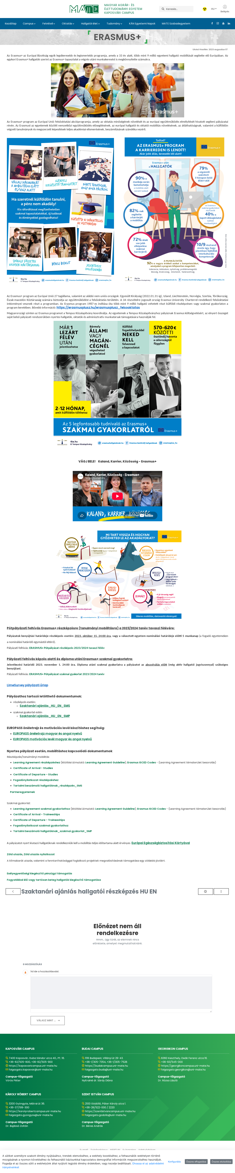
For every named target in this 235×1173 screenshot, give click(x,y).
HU (213, 9)
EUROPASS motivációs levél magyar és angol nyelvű (52, 739)
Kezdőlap (10, 23)
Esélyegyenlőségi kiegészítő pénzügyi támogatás (39, 873)
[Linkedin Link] (227, 23)
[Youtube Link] (222, 23)
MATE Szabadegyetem (176, 23)
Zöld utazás (14, 854)
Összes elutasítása (221, 1161)
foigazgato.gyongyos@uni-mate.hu (31, 1115)
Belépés (225, 11)
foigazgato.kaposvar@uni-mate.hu (30, 1069)
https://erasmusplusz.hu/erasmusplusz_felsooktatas (98, 307)
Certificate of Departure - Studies (35, 774)
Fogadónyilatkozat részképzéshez (36, 780)
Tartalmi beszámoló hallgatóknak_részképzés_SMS (47, 785)
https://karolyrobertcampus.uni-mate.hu (35, 1111)
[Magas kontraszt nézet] (205, 9)
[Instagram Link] (216, 23)
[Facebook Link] (210, 23)
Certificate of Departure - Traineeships (39, 820)
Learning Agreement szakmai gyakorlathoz (42, 809)
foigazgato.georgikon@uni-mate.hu (183, 1069)
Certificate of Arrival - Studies (33, 768)
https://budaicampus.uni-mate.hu (106, 1066)
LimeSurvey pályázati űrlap (27, 685)
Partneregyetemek (22, 792)
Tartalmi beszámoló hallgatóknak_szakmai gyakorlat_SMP (52, 831)
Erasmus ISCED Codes (141, 762)
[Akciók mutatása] (221, 891)
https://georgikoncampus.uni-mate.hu (185, 1066)
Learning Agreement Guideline (105, 762)
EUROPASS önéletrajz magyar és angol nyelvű (47, 733)
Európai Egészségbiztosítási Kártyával (161, 843)
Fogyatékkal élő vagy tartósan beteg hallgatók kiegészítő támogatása (54, 880)
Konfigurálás (174, 1161)
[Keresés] (163, 9)
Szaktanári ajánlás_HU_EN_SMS (45, 706)
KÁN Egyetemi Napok (142, 23)
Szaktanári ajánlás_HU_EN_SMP (45, 716)
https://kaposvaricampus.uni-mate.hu (33, 1066)
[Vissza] (13, 891)
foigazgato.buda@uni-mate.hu (104, 1069)
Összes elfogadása (196, 1161)
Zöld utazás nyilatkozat (39, 854)
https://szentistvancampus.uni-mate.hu (110, 1111)
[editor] (121, 993)
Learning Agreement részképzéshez (36, 762)
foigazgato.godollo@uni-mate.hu (105, 1115)
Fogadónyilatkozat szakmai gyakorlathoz (40, 825)
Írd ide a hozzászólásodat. (45, 971)
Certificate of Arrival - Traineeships (36, 814)
